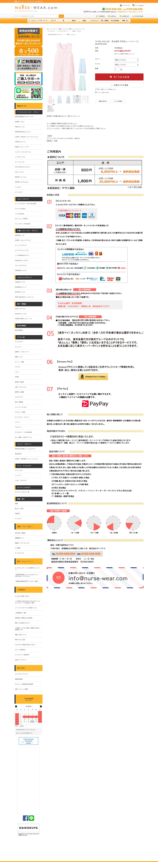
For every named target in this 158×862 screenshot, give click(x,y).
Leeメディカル (19, 172)
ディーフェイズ (19, 162)
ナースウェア (51, 31)
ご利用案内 (101, 16)
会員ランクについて (21, 660)
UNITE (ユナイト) (20, 142)
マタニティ (18, 427)
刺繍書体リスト (19, 538)
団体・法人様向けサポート (23, 623)
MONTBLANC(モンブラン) (55, 34)
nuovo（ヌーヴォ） (20, 308)
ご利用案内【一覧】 (21, 613)
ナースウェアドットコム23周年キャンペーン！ (27, 568)
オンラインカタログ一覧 (22, 492)
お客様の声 (125, 16)
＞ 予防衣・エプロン (75, 31)
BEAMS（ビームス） (21, 177)
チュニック (18, 347)
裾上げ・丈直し (19, 508)
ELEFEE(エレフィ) (20, 287)
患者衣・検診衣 (19, 382)
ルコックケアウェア (21, 245)
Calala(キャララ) (20, 282)
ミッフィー (18, 475)
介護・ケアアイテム (21, 387)
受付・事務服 (19, 402)
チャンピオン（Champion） (23, 224)
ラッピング (18, 518)
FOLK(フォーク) (19, 127)
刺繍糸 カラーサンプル (22, 543)
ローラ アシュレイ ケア (22, 250)
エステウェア (19, 397)
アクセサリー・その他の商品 (23, 432)
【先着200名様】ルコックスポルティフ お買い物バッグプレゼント (27, 575)
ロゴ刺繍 (17, 548)
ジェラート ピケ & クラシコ (23, 152)
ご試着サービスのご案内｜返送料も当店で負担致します (27, 628)
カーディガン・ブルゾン (22, 417)
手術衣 (17, 377)
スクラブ (17, 367)
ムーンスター (19, 192)
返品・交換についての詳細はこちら (106, 89)
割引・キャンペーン (24, 561)
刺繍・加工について (21, 634)
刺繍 (16, 503)
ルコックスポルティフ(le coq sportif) (25, 203)
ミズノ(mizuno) (19, 214)
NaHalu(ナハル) (19, 235)
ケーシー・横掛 (19, 362)
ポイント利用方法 (20, 650)
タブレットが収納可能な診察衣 (24, 684)
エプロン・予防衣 (20, 412)
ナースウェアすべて (62, 31)
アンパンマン (19, 470)
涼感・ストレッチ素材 (21, 689)
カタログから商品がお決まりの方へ (25, 644)
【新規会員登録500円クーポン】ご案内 (26, 581)
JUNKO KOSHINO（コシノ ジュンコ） (27, 459)
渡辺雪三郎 (18, 454)
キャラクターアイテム (21, 674)
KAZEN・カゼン (20, 122)
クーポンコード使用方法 (22, 654)
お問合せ (113, 16)
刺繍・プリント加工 (24, 526)
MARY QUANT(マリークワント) (24, 297)
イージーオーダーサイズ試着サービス (26, 608)
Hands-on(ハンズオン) (21, 260)
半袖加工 (17, 513)
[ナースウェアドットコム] (37, 8)
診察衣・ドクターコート (22, 352)
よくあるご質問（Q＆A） (22, 596)
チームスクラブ (19, 553)
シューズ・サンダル (21, 407)
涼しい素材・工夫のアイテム (23, 437)
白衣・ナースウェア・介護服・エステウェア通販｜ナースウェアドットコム (66, 29)
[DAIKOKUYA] (28, 829)
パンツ (17, 372)
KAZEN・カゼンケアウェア (23, 240)
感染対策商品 (19, 679)
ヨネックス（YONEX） (22, 218)
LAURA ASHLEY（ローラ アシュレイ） (27, 137)
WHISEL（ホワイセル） (22, 182)
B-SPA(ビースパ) (20, 292)
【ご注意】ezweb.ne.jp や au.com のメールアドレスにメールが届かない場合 (27, 602)
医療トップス (19, 357)
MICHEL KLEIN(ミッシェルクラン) (25, 449)
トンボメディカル (20, 157)
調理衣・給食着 (19, 392)
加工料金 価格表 (20, 533)
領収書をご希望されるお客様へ (24, 618)
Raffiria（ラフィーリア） (22, 147)
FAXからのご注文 (20, 639)
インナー (17, 422)
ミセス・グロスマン (21, 480)
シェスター (18, 187)
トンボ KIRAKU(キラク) (22, 255)
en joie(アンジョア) (20, 313)
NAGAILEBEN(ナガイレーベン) (24, 116)
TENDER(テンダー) (20, 270)
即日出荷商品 (19, 330)
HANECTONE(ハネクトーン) (23, 318)
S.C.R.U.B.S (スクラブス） (23, 167)
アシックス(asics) (20, 208)
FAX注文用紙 (139, 16)
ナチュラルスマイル (21, 265)
